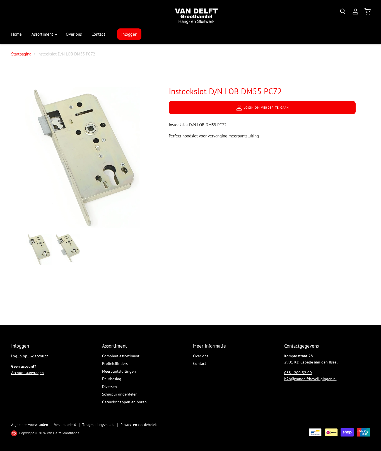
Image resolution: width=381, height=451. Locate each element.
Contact (98, 34)
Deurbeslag (111, 378)
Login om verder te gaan (265, 108)
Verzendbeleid (65, 424)
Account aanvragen (27, 372)
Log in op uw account (29, 355)
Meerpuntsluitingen (119, 371)
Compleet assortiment (120, 355)
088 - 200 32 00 (298, 372)
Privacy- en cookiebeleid (139, 424)
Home (16, 34)
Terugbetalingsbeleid (98, 424)
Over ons (74, 34)
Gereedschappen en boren (124, 401)
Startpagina (21, 54)
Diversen (109, 386)
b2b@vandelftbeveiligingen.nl (310, 378)
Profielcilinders (115, 363)
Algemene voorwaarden (29, 424)
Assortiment (43, 34)
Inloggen (129, 34)
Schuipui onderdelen (120, 394)
